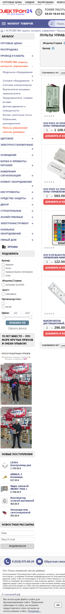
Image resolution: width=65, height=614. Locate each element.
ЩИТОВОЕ (17, 138)
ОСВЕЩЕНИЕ (17, 155)
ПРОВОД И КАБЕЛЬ (17, 56)
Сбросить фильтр (17, 328)
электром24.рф (12, 594)
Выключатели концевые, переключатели (17, 91)
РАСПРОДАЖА (9, 49)
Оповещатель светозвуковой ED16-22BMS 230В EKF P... (21, 514)
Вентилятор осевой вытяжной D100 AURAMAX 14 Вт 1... (22, 502)
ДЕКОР (17, 204)
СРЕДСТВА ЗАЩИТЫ (17, 198)
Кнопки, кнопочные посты (17, 114)
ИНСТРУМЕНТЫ (17, 192)
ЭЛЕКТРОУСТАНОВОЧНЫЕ (17, 147)
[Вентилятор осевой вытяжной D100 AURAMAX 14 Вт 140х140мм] (5, 501)
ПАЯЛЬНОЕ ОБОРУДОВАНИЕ (17, 232)
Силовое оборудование (18, 80)
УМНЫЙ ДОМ (17, 240)
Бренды (13, 246)
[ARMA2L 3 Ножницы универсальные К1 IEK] (5, 477)
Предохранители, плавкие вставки (18, 99)
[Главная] (2, 30)
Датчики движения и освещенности (14, 108)
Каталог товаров (20, 23)
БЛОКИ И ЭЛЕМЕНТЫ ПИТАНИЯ (17, 164)
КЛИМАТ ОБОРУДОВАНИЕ (17, 184)
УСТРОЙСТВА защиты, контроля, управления (17, 64)
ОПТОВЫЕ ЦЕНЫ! (11, 43)
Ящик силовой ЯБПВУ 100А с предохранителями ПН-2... (22, 490)
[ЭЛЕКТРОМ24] (16, 12)
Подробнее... (34, 611)
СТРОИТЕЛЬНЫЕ (17, 211)
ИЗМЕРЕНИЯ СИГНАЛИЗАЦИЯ (17, 174)
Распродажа (46, 2)
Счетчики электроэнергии (17, 85)
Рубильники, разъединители (11, 121)
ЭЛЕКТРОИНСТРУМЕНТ (17, 223)
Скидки (29, 2)
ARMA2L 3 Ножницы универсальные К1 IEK (22, 478)
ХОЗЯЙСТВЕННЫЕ (17, 217)
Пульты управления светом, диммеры (15, 129)
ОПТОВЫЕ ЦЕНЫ (12, 2)
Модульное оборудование (18, 74)
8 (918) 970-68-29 (23, 561)
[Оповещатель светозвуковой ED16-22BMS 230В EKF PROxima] (5, 513)
